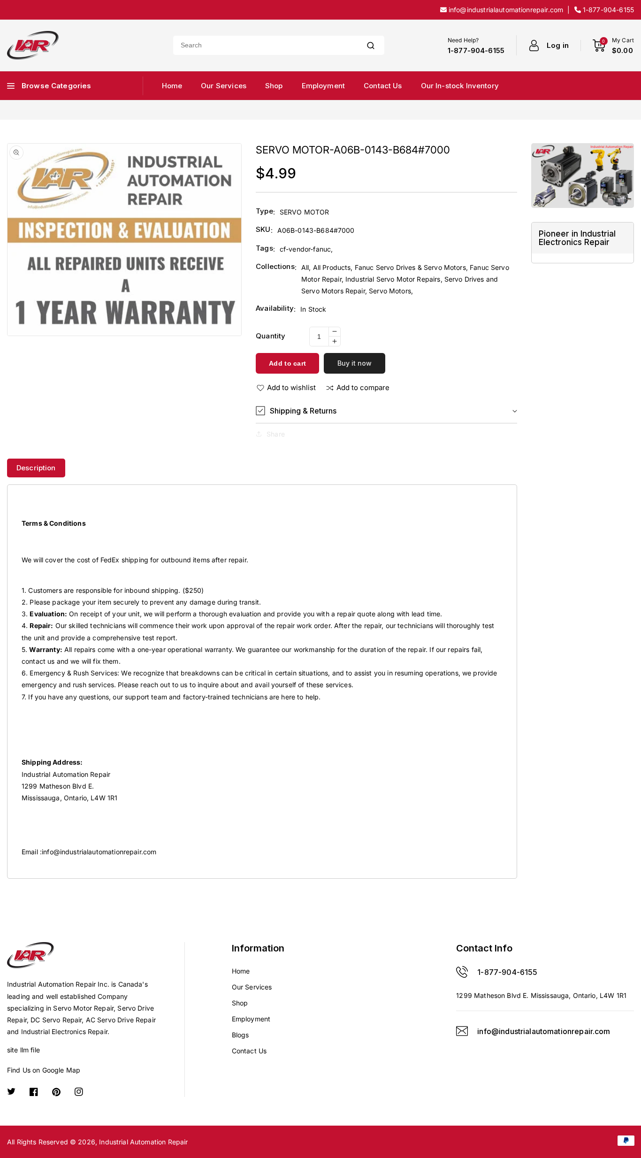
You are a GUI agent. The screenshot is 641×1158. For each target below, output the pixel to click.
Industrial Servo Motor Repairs (393, 279)
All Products (332, 267)
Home (241, 971)
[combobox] (265, 45)
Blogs (240, 1035)
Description (36, 467)
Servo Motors (390, 291)
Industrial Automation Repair (143, 1142)
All (305, 267)
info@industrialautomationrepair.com (99, 852)
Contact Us (249, 1051)
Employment (251, 1019)
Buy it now (354, 363)
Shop (240, 1003)
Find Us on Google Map (43, 1070)
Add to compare (362, 387)
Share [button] (276, 434)
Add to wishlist (291, 387)
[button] (386, 411)
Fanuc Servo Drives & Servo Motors (410, 267)
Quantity (270, 335)
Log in (558, 45)
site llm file (23, 1050)
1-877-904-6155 (507, 972)
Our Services (252, 987)
